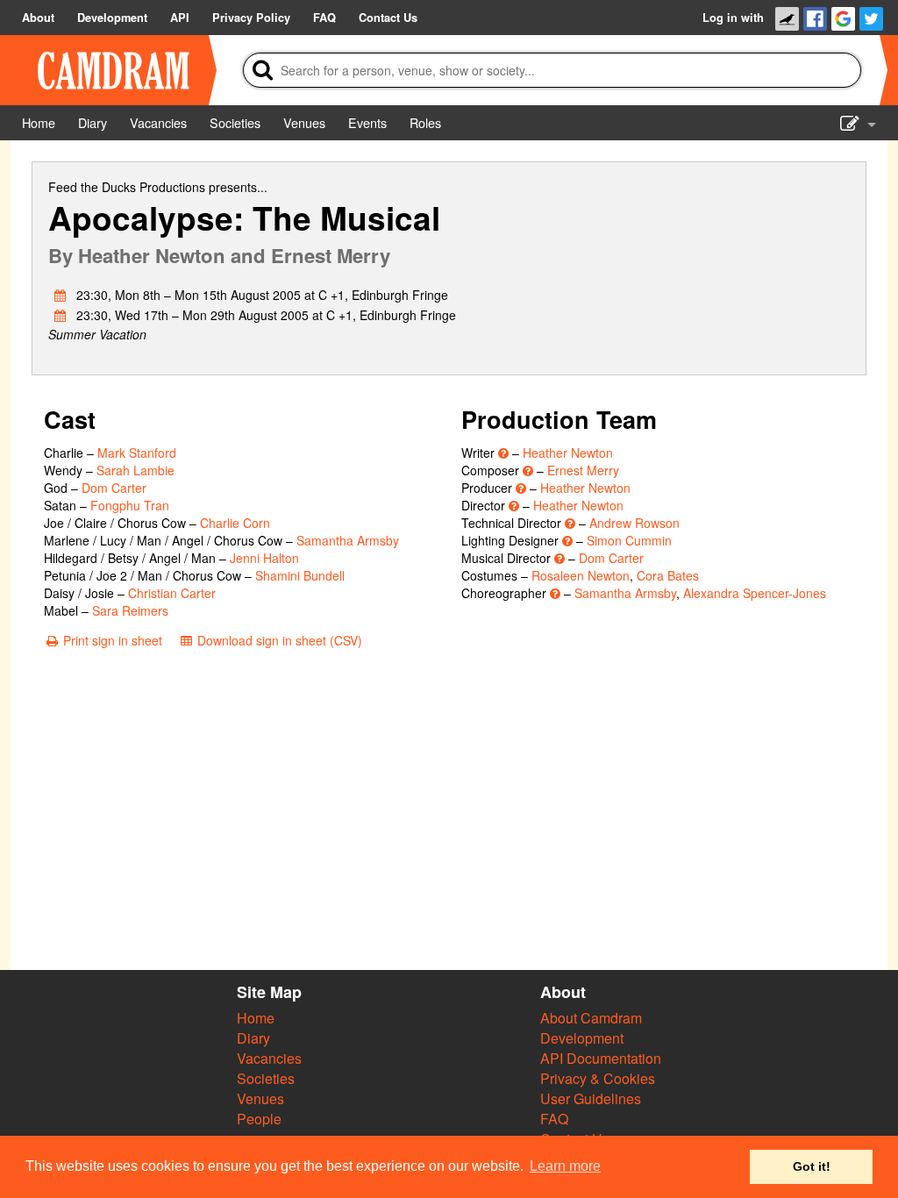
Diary (253, 1038)
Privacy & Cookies (597, 1078)
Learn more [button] (565, 1166)
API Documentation (600, 1058)
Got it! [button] (811, 1166)
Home (255, 1018)
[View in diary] (60, 294)
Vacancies (269, 1058)
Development (582, 1038)
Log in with (733, 17)
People (259, 1119)
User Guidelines (590, 1098)
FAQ (554, 1119)
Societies (266, 1078)
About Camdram (591, 1018)
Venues (260, 1098)
